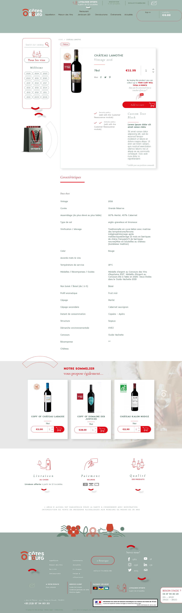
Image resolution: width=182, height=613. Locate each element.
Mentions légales (74, 592)
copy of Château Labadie (47, 416)
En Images (77, 569)
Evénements (78, 560)
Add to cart (137, 104)
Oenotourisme (101, 14)
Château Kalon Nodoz (134, 416)
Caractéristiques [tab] (70, 177)
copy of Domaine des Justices (91, 417)
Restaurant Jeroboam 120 (84, 13)
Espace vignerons (103, 571)
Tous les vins (36, 60)
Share (100, 76)
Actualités (128, 14)
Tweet (104, 76)
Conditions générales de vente (79, 589)
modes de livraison (75, 587)
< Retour (65, 44)
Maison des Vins (65, 14)
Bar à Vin (53, 569)
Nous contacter (51, 587)
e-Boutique (103, 560)
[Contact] (154, 2)
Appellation (50, 14)
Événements (116, 14)
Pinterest (109, 76)
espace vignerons (136, 3)
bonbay (61, 610)
